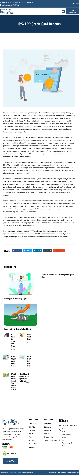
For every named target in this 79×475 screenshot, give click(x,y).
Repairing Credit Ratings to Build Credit (17, 329)
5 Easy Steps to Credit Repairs (14, 360)
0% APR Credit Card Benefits (30, 360)
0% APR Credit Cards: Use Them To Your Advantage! (15, 380)
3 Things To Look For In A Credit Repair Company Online (57, 275)
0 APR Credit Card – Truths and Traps (13, 340)
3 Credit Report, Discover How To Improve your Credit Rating (24, 377)
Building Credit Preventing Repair (15, 298)
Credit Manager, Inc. (72, 473)
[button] (63, 11)
